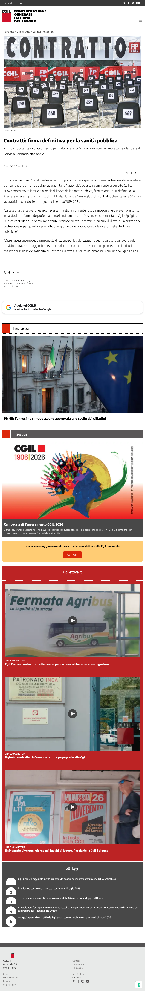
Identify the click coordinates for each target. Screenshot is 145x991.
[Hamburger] (140, 21)
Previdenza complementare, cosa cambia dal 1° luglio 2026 (49, 888)
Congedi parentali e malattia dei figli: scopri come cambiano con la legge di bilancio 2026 (64, 917)
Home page (9, 31)
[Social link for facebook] (128, 3)
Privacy (6, 981)
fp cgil (7, 286)
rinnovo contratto (15, 283)
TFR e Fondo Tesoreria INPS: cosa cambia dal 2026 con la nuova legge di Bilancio (60, 897)
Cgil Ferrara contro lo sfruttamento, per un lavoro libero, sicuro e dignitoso (57, 664)
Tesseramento (78, 964)
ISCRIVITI (72, 555)
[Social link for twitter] (124, 3)
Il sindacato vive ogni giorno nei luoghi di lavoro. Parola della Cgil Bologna (56, 850)
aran (17, 286)
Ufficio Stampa (23, 31)
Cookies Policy (9, 984)
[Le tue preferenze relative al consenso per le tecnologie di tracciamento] (138, 984)
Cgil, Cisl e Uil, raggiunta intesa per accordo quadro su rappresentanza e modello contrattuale (67, 878)
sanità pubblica (19, 280)
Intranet (8, 3)
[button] (127, 173)
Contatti (76, 961)
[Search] (21, 3)
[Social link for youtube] (138, 3)
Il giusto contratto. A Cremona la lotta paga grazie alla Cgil (45, 757)
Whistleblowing (10, 977)
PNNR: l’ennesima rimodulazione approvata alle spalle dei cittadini (55, 418)
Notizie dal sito (79, 974)
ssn (31, 283)
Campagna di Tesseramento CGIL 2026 (33, 524)
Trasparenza (77, 968)
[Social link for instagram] (133, 3)
